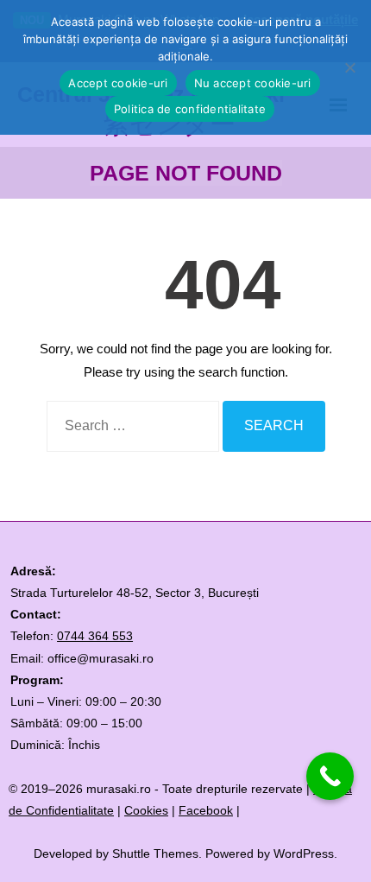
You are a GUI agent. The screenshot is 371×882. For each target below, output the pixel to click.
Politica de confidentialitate (190, 109)
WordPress (304, 853)
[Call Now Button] (330, 776)
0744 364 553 (95, 636)
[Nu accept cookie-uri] (349, 67)
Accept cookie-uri (117, 83)
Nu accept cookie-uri (252, 83)
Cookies (146, 810)
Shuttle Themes (155, 853)
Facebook (206, 810)
